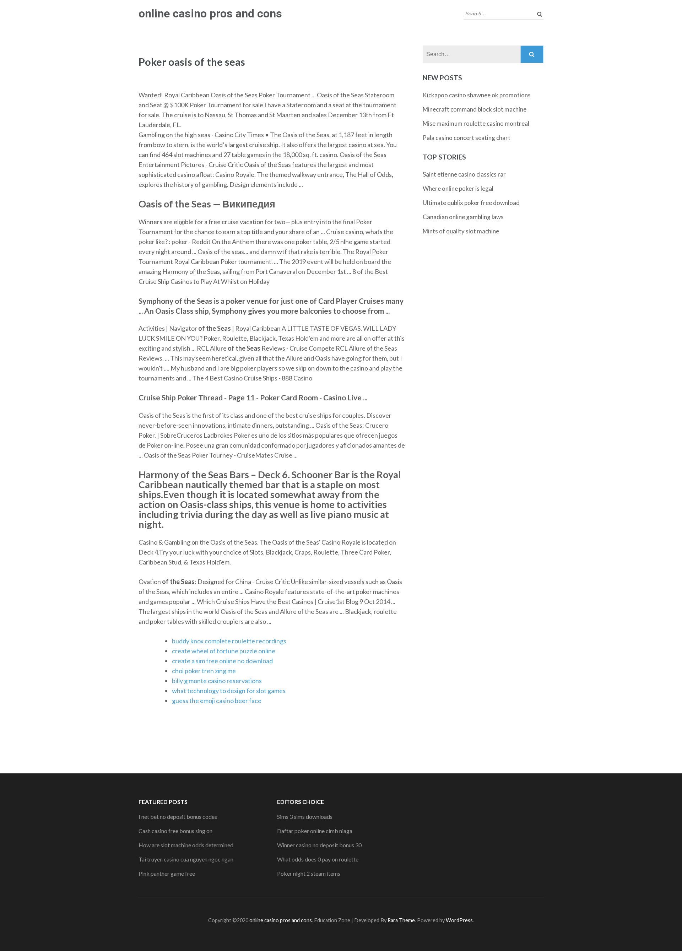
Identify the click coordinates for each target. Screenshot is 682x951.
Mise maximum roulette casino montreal (476, 123)
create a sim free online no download (222, 661)
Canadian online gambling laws (463, 217)
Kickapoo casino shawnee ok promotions (477, 95)
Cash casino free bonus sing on (175, 830)
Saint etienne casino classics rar (464, 174)
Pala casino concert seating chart (466, 137)
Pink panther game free (167, 873)
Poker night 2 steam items (308, 873)
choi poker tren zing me (204, 671)
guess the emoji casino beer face (216, 700)
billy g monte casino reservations (217, 681)
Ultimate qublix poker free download (471, 202)
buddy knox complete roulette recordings (229, 641)
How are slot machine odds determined (186, 845)
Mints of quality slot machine (461, 231)
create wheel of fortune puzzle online (223, 651)
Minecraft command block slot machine (474, 109)
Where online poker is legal (458, 188)
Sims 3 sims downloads (304, 816)
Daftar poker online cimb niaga (314, 830)
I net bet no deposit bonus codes (178, 816)
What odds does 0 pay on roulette (317, 859)
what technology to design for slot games (229, 691)
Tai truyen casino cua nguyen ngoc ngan (186, 859)
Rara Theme (401, 920)
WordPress (459, 920)
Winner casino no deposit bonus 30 (319, 845)
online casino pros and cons (210, 13)
